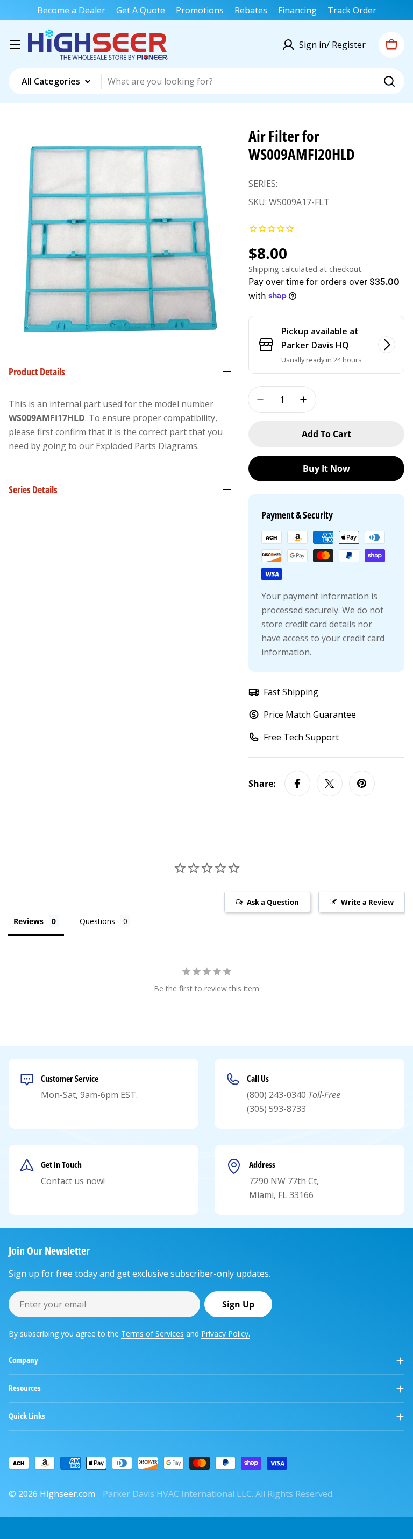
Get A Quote (140, 10)
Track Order (351, 10)
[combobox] (206, 81)
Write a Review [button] (367, 902)
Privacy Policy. (225, 1333)
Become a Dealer (71, 10)
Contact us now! (73, 1181)
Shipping (263, 269)
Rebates (250, 10)
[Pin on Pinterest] (362, 783)
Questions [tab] (97, 921)
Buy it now (326, 468)
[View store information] (386, 344)
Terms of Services (152, 1333)
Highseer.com (67, 1494)
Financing (297, 10)
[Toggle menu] (15, 44)
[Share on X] (330, 783)
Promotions (200, 10)
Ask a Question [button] (273, 902)
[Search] (389, 81)
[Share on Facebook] (297, 783)
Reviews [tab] (28, 921)
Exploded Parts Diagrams (146, 446)
